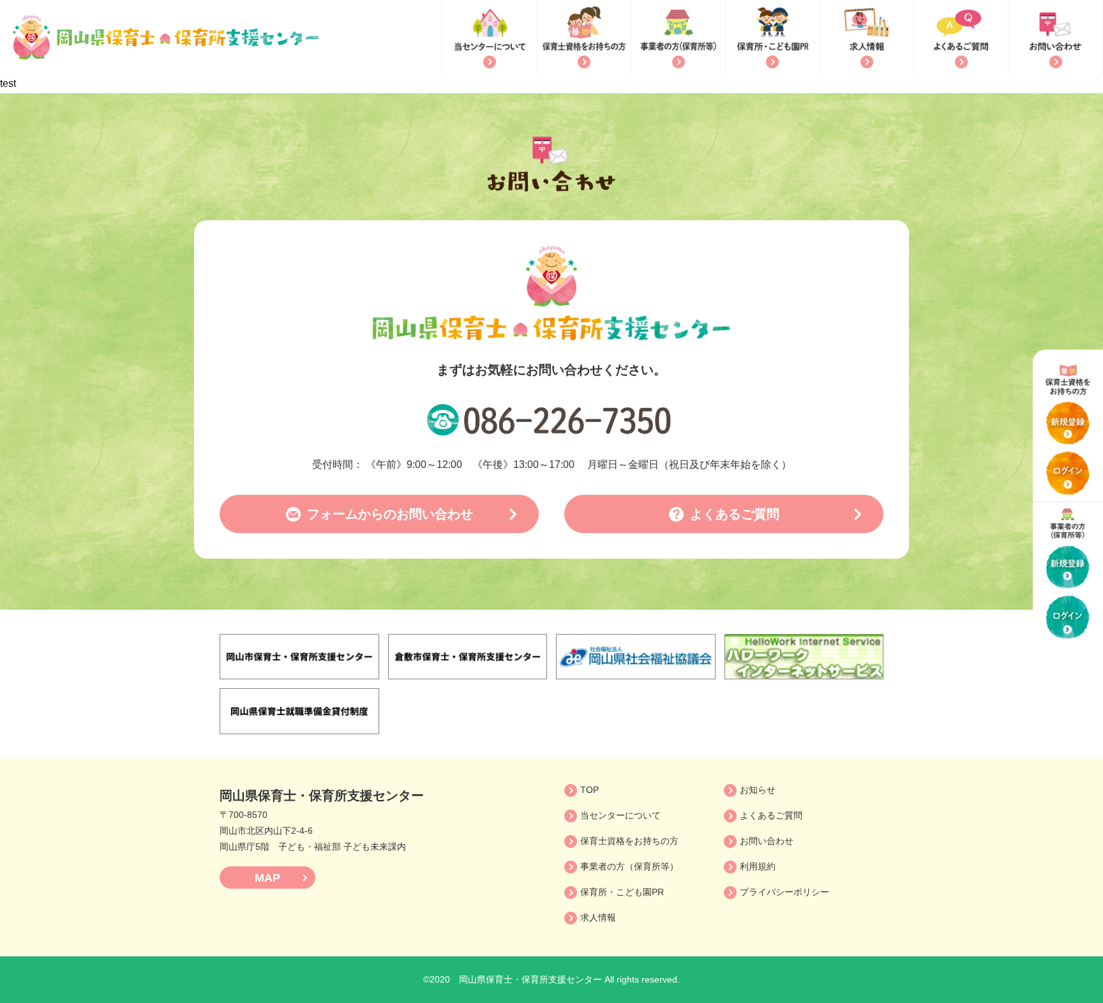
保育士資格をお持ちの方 (629, 841)
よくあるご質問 (734, 514)
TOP (589, 790)
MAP (267, 877)
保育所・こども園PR (622, 892)
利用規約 (758, 866)
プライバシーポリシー (784, 892)
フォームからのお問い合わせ (390, 514)
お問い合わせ (766, 841)
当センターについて (620, 815)
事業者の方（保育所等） (629, 866)
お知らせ (758, 790)
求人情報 (598, 917)
